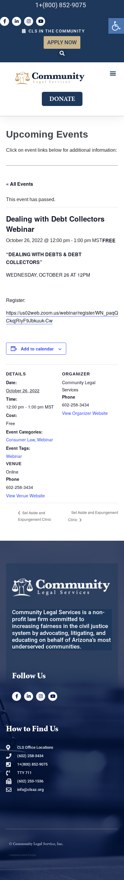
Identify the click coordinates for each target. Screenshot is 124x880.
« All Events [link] (19, 183)
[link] (116, 26)
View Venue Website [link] (25, 496)
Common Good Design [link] (22, 855)
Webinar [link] (45, 440)
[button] (62, 53)
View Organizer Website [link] (85, 413)
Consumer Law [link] (20, 440)
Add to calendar (37, 349)
